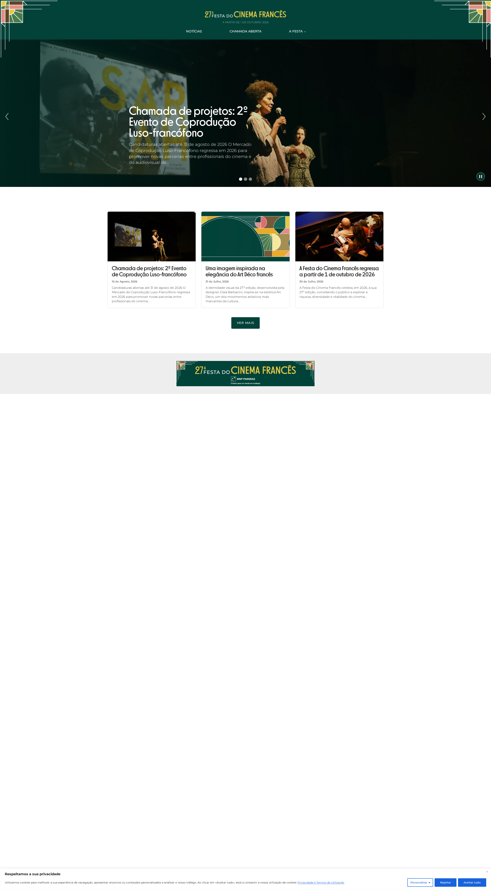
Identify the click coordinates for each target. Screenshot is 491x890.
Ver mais (245, 323)
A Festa (296, 31)
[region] (245, 879)
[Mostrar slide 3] (250, 179)
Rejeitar (445, 882)
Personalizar (418, 882)
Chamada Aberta (245, 31)
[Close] (487, 871)
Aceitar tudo (472, 882)
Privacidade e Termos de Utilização (320, 882)
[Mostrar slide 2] (245, 179)
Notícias (194, 31)
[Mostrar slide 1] (240, 179)
